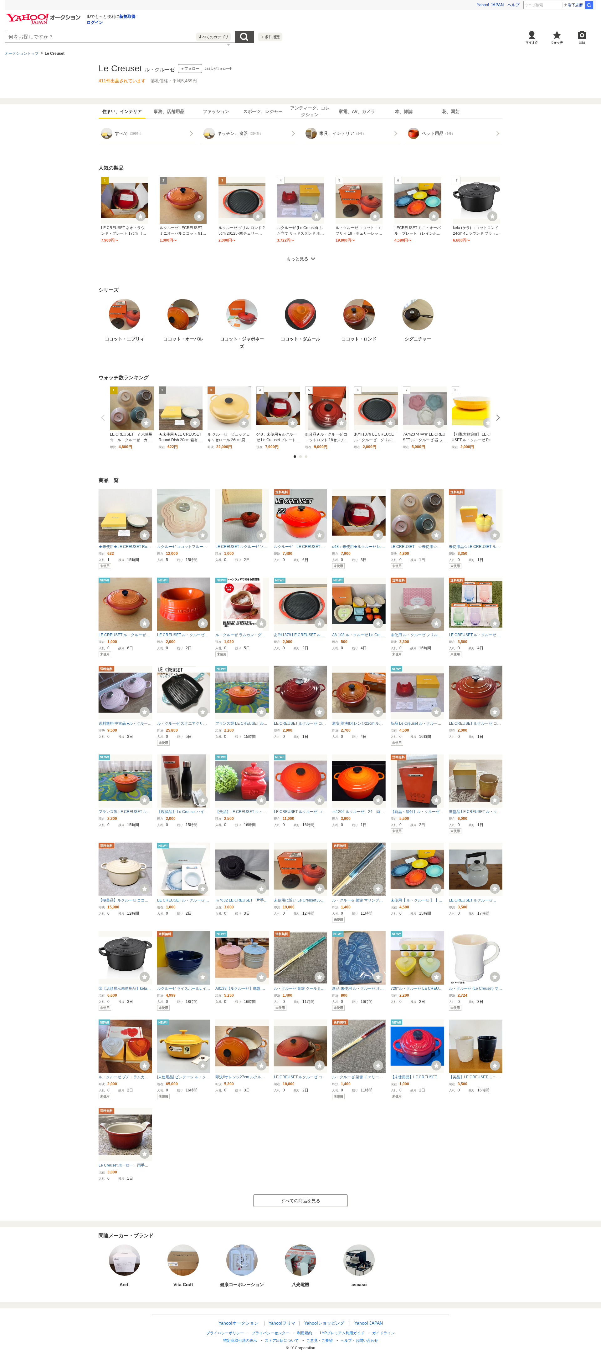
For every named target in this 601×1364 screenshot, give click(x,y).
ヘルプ (513, 5)
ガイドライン (383, 1333)
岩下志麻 (575, 5)
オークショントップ (22, 53)
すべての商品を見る (300, 1200)
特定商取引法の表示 (240, 1340)
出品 (582, 42)
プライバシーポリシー (225, 1333)
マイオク (532, 42)
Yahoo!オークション (238, 1323)
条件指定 (270, 37)
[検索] (589, 5)
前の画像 (104, 417)
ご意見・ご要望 (319, 1340)
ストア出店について (282, 1340)
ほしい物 (141, 216)
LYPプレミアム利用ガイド (342, 1333)
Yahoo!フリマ (282, 1323)
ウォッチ (557, 42)
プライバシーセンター (270, 1333)
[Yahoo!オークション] (44, 15)
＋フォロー (190, 68)
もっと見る (297, 258)
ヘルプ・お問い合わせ (359, 1340)
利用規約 (304, 1333)
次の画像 (496, 417)
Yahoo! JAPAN (490, 5)
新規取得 (127, 16)
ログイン (95, 22)
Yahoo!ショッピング (324, 1323)
